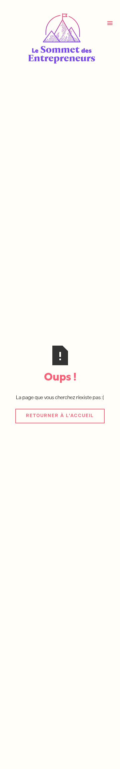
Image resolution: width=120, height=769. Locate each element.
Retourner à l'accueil (60, 415)
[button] (110, 23)
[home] (60, 38)
